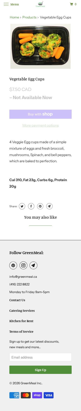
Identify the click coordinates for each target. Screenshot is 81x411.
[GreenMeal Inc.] (40, 4)
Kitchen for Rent (21, 321)
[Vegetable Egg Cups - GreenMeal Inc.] (40, 46)
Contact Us (17, 300)
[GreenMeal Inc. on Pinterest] (14, 265)
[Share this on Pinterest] (39, 206)
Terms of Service (21, 331)
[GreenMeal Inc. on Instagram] (24, 265)
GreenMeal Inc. (31, 383)
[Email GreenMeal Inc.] (34, 265)
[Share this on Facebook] (30, 206)
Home (14, 17)
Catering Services (22, 310)
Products (29, 17)
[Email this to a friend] (49, 206)
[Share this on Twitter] (21, 206)
